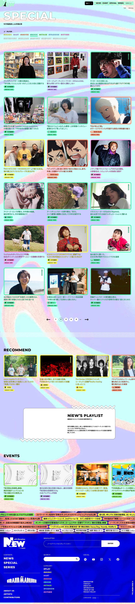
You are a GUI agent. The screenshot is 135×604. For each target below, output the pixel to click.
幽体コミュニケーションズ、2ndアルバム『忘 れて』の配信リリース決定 (53, 519)
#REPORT (46, 39)
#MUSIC (8, 35)
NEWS (98, 3)
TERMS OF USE (88, 590)
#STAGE (43, 35)
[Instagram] (101, 560)
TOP (125, 8)
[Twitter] (110, 560)
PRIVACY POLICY (89, 592)
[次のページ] (86, 319)
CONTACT (86, 584)
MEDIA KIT (87, 586)
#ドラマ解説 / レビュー (116, 530)
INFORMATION (88, 588)
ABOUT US (9, 591)
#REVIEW (35, 39)
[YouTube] (93, 560)
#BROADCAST (60, 39)
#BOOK (34, 35)
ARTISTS (8, 594)
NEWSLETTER (49, 538)
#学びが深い (19, 530)
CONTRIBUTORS (12, 597)
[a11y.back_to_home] (7, 4)
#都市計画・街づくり (99, 530)
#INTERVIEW (10, 39)
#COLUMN (23, 39)
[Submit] (77, 559)
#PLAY (47, 569)
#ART (16, 35)
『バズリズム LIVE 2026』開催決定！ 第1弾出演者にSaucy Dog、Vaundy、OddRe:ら (69, 527)
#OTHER (65, 35)
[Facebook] (118, 560)
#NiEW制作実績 (69, 530)
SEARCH (47, 555)
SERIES (121, 3)
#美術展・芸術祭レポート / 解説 (36, 530)
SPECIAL (112, 3)
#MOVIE (24, 35)
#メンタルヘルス (55, 530)
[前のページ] (48, 319)
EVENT (105, 3)
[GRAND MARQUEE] (22, 579)
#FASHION (54, 35)
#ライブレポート (7, 530)
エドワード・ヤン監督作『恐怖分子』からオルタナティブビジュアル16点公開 (44, 515)
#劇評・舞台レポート (83, 530)
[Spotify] (85, 560)
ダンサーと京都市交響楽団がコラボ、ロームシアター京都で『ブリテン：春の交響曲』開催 (55, 523)
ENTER (110, 543)
